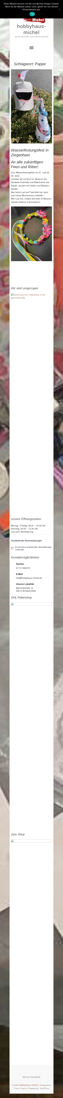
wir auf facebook (31, 1077)
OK (32, 14)
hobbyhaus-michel (31, 29)
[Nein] (59, 9)
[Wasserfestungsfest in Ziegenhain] (31, 106)
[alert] (31, 548)
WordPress (45, 1088)
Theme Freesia (20, 1088)
